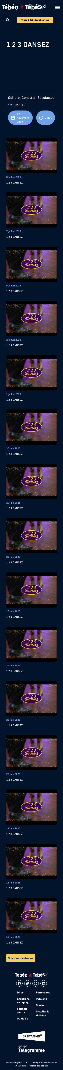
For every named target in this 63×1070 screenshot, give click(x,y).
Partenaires (43, 992)
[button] (57, 7)
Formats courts (22, 1010)
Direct (20, 992)
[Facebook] (19, 983)
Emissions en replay (23, 1000)
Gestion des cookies (38, 1065)
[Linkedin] (43, 983)
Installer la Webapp (42, 1013)
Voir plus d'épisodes (20, 958)
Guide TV (22, 1018)
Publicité (41, 998)
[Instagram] (35, 983)
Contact (41, 1005)
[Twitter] (27, 983)
